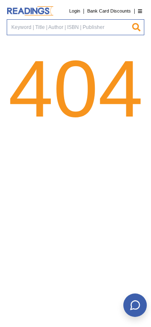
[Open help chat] (135, 305)
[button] (140, 11)
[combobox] (69, 27)
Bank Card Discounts (109, 10)
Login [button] (74, 10)
